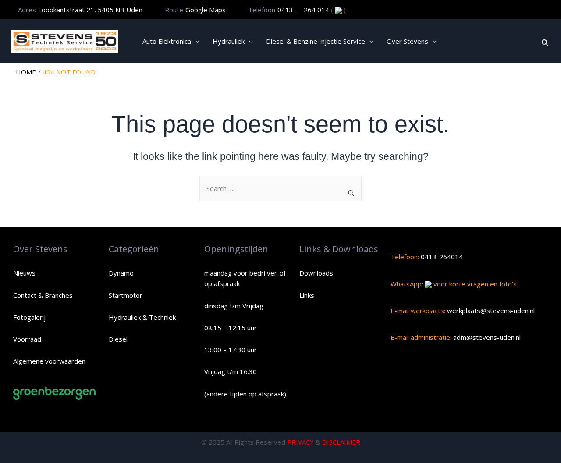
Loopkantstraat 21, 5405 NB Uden (90, 9)
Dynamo (121, 273)
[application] (195, 41)
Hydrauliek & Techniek (142, 317)
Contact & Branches (43, 295)
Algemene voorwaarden (49, 361)
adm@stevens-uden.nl (486, 337)
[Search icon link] (546, 41)
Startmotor (125, 295)
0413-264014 (441, 256)
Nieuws (24, 273)
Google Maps (205, 9)
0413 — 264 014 (304, 9)
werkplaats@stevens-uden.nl (490, 310)
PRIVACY (300, 442)
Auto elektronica (166, 41)
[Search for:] (280, 188)
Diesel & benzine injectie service (315, 41)
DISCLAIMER (341, 442)
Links (306, 295)
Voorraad (27, 339)
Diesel (118, 339)
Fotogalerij (29, 317)
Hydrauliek (229, 41)
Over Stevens (407, 41)
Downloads (316, 273)
